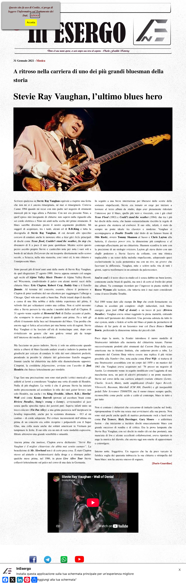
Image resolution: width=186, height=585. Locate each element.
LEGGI (35, 15)
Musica (40, 60)
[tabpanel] (93, 73)
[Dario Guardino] (162, 463)
